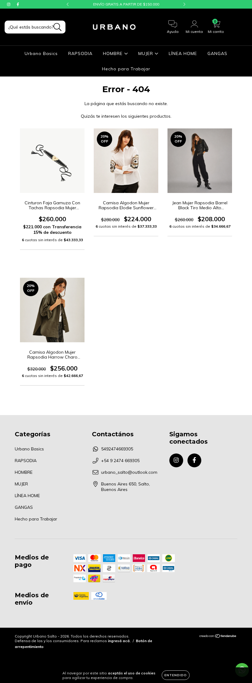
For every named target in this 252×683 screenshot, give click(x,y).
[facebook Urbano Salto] (18, 4)
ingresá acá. (119, 640)
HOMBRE (113, 53)
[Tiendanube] (218, 636)
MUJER (146, 53)
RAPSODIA (80, 53)
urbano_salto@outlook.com (129, 472)
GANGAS (217, 53)
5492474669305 (117, 449)
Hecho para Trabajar (126, 69)
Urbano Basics (41, 53)
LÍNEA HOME (183, 53)
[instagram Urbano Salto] (9, 4)
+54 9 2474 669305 (120, 460)
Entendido (175, 675)
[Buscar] (57, 27)
